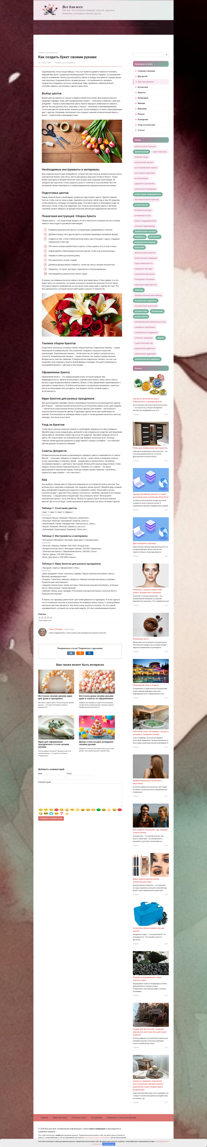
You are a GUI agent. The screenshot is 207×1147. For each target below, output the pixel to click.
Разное (44, 31)
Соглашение (96, 1117)
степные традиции (144, 338)
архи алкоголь (160, 152)
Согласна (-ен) (109, 1144)
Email (69, 773)
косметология (141, 205)
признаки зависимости (146, 285)
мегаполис (154, 237)
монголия (139, 247)
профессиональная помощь (148, 295)
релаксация (157, 311)
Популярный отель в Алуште (146, 685)
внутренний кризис (144, 162)
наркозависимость (144, 263)
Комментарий (44, 782)
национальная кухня (144, 274)
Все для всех (72, 6)
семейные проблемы (145, 327)
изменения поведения (145, 189)
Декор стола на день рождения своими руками (96, 743)
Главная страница (49, 24)
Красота (113, 24)
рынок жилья (141, 317)
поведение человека (144, 279)
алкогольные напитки (145, 146)
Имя (40, 773)
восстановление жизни (146, 168)
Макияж (140, 24)
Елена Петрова (56, 629)
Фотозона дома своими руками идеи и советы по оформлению (96, 697)
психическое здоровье (146, 301)
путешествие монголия (146, 306)
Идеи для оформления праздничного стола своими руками (53, 744)
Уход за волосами (74, 31)
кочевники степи (143, 216)
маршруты (140, 237)
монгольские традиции (146, 258)
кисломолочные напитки (147, 199)
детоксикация (141, 178)
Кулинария (127, 24)
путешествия (141, 311)
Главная (44, 1117)
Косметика (100, 24)
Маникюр (153, 24)
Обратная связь (60, 1117)
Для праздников (82, 24)
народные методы (143, 269)
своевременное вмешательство (150, 322)
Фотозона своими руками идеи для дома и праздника (55, 697)
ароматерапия (141, 152)
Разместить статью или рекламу (121, 1117)
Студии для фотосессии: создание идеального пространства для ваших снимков (150, 1032)
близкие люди (141, 157)
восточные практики (145, 173)
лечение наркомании (145, 226)
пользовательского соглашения (96, 1138)
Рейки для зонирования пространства (150, 448)
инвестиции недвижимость (148, 194)
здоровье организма (145, 184)
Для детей (66, 24)
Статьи (90, 31)
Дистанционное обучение (144, 543)
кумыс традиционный (145, 221)
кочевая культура (143, 210)
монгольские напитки (145, 253)
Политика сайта (79, 1117)
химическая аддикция (145, 354)
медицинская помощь (145, 242)
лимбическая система (145, 231)
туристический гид (144, 343)
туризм (160, 338)
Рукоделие (56, 31)
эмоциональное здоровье (147, 359)
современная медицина (146, 332)
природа (139, 290)
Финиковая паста (141, 639)
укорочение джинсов (145, 348)
